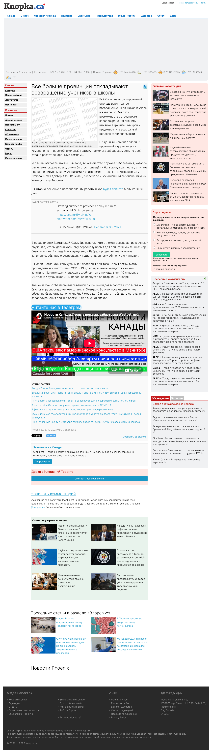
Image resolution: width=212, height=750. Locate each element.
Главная (10, 85)
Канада (11, 15)
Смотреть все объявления (90, 478)
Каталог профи (13, 144)
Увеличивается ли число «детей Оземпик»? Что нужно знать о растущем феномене (176, 349)
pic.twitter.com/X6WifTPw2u (76, 218)
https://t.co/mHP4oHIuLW (74, 214)
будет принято (113, 189)
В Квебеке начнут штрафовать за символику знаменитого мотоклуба (187, 95)
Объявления (12, 134)
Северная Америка (45, 15)
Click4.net (10, 129)
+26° (13, 77)
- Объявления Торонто (20, 713)
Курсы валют (41, 72)
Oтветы (9, 148)
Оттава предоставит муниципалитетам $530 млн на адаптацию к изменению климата (178, 307)
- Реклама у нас (118, 699)
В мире (25, 15)
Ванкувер (174, 72)
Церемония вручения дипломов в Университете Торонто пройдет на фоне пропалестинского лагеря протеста (177, 339)
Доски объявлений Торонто (52, 472)
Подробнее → (42, 461)
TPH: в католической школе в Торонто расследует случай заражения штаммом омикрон (83, 400)
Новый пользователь (188, 3)
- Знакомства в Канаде (71, 699)
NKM (155, 325)
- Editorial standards (120, 706)
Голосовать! (161, 254)
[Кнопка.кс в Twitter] (145, 86)
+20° (144, 72)
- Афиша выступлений (71, 706)
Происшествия (104, 15)
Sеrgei (156, 283)
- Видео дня (14, 703)
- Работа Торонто (68, 710)
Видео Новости (126, 15)
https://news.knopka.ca (77, 733)
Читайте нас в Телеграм (56, 307)
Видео (8, 153)
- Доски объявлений (70, 703)
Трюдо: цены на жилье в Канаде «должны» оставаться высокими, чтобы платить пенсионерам (176, 328)
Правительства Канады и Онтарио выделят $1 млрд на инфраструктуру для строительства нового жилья (72, 532)
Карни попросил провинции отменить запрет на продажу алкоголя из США (187, 197)
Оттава (152, 72)
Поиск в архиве (13, 95)
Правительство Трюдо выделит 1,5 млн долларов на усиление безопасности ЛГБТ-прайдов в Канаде (178, 286)
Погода (97, 72)
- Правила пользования (123, 713)
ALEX (156, 293)
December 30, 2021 (107, 227)
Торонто (107, 72)
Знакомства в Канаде (47, 447)
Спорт (160, 15)
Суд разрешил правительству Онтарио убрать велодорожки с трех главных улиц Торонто (131, 582)
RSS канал (11, 104)
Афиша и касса (13, 120)
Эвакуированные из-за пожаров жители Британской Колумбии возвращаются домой (179, 428)
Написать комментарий (53, 493)
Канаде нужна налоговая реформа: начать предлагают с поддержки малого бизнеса (177, 409)
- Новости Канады (17, 699)
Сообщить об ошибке (134, 436)
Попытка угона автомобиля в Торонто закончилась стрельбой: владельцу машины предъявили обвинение (131, 557)
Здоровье (146, 15)
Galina (156, 367)
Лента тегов (11, 99)
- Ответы (12, 706)
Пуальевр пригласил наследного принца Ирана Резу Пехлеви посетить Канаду (188, 183)
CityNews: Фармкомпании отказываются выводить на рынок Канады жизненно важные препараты (73, 557)
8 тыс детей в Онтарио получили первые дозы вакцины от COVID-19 (71, 405)
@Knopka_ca (38, 507)
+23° (188, 72)
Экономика (84, 15)
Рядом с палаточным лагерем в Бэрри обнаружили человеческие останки (175, 418)
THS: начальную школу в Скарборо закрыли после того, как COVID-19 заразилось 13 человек (85, 421)
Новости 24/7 (12, 124)
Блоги (173, 15)
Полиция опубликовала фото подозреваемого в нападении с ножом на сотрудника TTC (180, 452)
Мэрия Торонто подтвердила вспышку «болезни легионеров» (69, 622)
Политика (66, 15)
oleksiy (157, 304)
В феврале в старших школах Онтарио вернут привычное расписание (72, 409)
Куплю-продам (13, 139)
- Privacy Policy (118, 717)
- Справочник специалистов (23, 710)
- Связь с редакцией (121, 710)
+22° (120, 72)
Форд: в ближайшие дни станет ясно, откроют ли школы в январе (69, 388)
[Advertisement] (105, 45)
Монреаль (129, 72)
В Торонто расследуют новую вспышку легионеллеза (130, 622)
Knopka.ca (11, 110)
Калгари (197, 72)
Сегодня (10, 90)
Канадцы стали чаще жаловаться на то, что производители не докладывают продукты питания (179, 317)
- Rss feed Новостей (69, 717)
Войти (203, 3)
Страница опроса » (164, 269)
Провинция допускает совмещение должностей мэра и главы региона (188, 125)
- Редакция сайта (119, 703)
